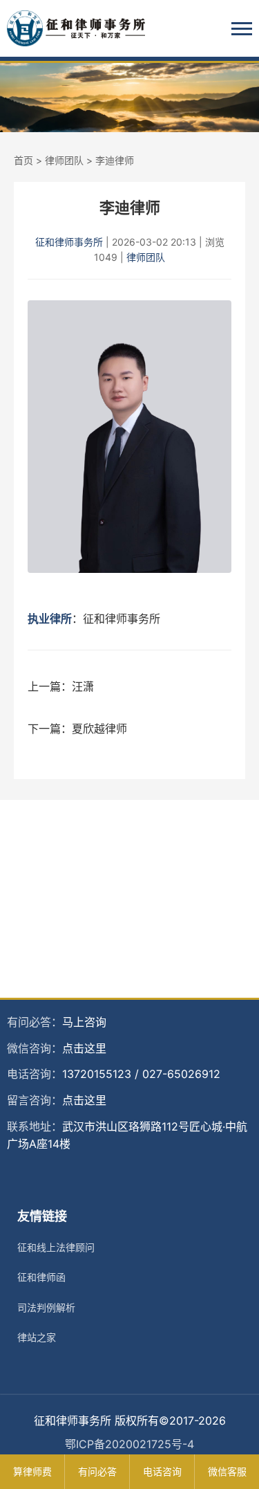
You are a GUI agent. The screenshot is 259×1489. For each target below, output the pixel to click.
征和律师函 (41, 1277)
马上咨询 (84, 1022)
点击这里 (84, 1048)
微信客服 (227, 1471)
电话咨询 (162, 1471)
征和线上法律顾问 (56, 1247)
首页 (23, 160)
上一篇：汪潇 (61, 686)
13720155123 (96, 1074)
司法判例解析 (46, 1307)
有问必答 (97, 1471)
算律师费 (32, 1471)
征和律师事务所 (69, 242)
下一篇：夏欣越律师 (77, 729)
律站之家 (36, 1337)
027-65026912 (181, 1074)
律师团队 (64, 160)
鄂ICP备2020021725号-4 (129, 1444)
